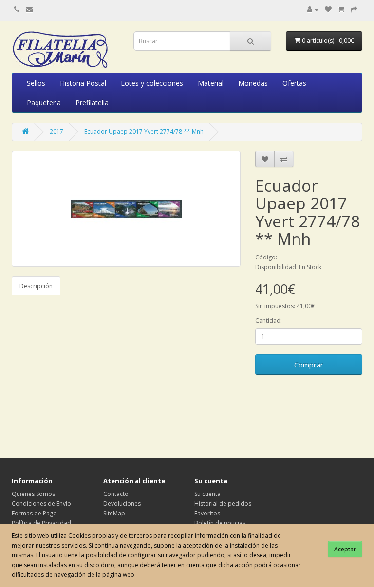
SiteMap (114, 513)
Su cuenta (207, 494)
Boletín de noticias (219, 523)
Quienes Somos (33, 494)
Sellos (36, 83)
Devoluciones (122, 503)
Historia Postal (83, 83)
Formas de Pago (34, 513)
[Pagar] (354, 9)
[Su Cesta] (341, 9)
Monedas (253, 83)
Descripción (36, 286)
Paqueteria (44, 102)
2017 (56, 132)
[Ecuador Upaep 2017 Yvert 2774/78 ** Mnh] (126, 209)
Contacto (116, 494)
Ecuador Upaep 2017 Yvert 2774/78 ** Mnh (144, 132)
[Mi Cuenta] (312, 9)
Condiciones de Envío (41, 503)
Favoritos (207, 513)
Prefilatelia (92, 102)
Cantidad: (268, 320)
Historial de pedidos (222, 503)
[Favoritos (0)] (328, 9)
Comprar (308, 364)
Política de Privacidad (41, 523)
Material (211, 83)
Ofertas (294, 83)
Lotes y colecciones (152, 83)
